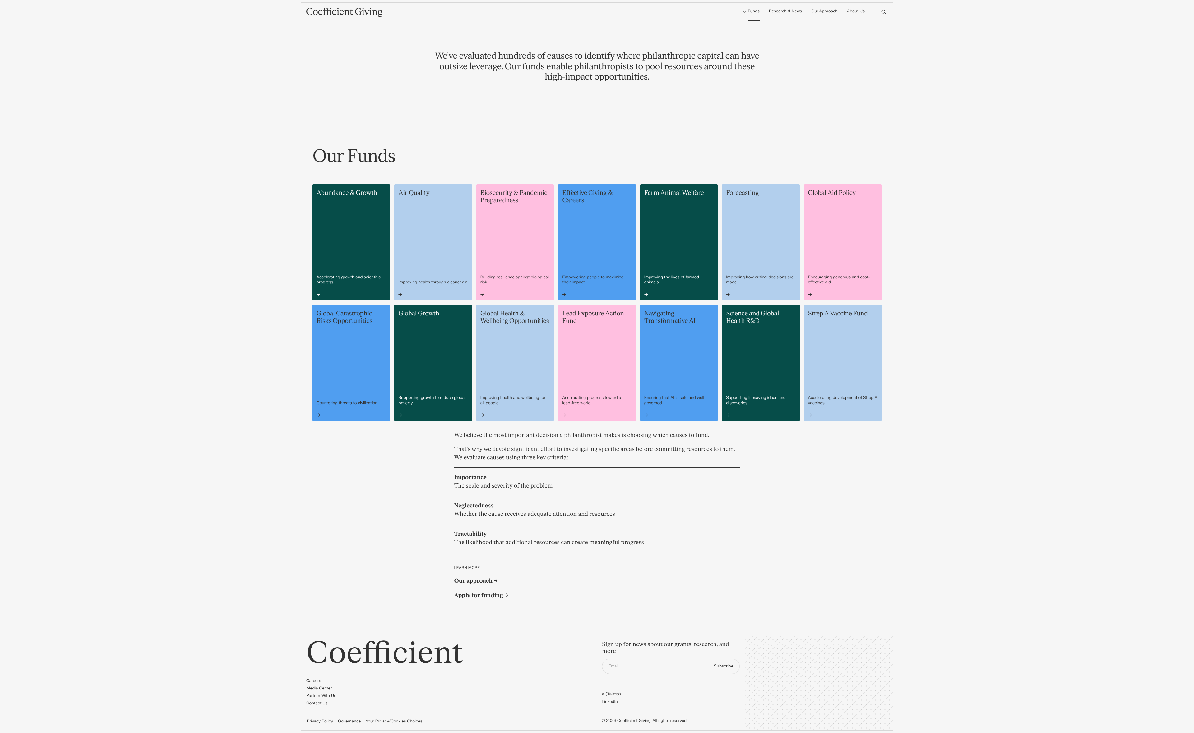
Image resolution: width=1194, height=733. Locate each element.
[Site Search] (883, 12)
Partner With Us (321, 696)
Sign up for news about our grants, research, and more (665, 648)
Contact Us (317, 703)
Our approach (474, 580)
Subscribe (723, 666)
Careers (313, 681)
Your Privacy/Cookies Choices (394, 721)
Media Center (319, 688)
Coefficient (384, 653)
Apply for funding (479, 595)
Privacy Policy (320, 721)
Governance (349, 721)
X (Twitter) (611, 694)
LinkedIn (610, 701)
